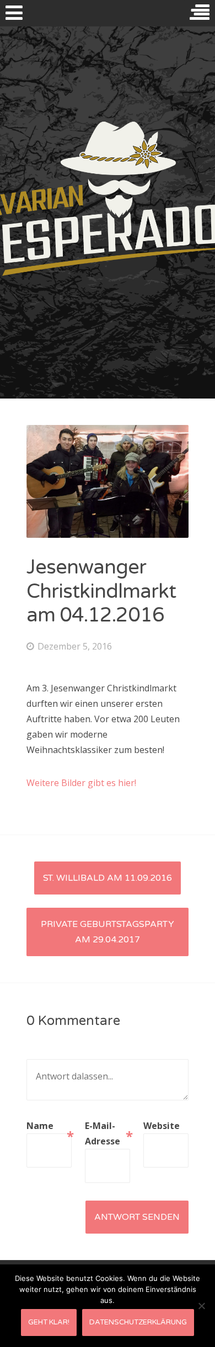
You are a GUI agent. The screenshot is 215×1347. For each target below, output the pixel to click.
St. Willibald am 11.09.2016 (107, 878)
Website (161, 1126)
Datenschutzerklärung (138, 1322)
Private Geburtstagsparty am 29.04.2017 (107, 932)
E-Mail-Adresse (107, 1133)
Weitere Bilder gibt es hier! (81, 783)
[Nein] (201, 1305)
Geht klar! (48, 1322)
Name (49, 1126)
